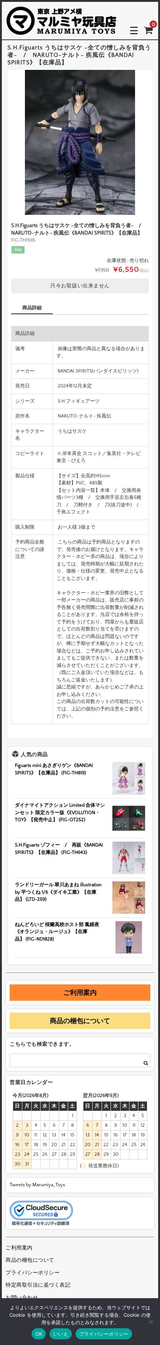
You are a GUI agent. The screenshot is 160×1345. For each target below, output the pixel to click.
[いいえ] (150, 1321)
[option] (80, 142)
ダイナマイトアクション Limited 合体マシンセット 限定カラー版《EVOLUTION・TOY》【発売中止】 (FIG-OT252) (60, 812)
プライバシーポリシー (33, 1273)
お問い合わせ (22, 1298)
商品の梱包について (80, 1021)
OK (38, 1334)
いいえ (60, 1334)
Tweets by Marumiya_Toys (37, 1184)
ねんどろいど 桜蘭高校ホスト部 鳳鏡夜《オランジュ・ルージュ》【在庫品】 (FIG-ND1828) (57, 932)
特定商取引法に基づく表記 (38, 1285)
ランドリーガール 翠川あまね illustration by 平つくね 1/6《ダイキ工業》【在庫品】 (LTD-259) (58, 892)
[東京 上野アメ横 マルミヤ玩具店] (61, 30)
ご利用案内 (80, 992)
